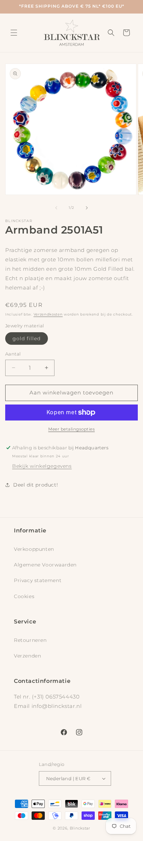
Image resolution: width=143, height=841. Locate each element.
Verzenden (27, 656)
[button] (14, 32)
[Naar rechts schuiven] (86, 207)
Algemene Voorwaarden (45, 565)
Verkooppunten (34, 549)
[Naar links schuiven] (56, 207)
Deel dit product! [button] (35, 485)
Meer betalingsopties (71, 429)
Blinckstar (80, 828)
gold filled (26, 338)
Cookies (24, 596)
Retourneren (30, 640)
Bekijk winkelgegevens (42, 466)
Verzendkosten (48, 314)
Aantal (12, 354)
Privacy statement (37, 580)
